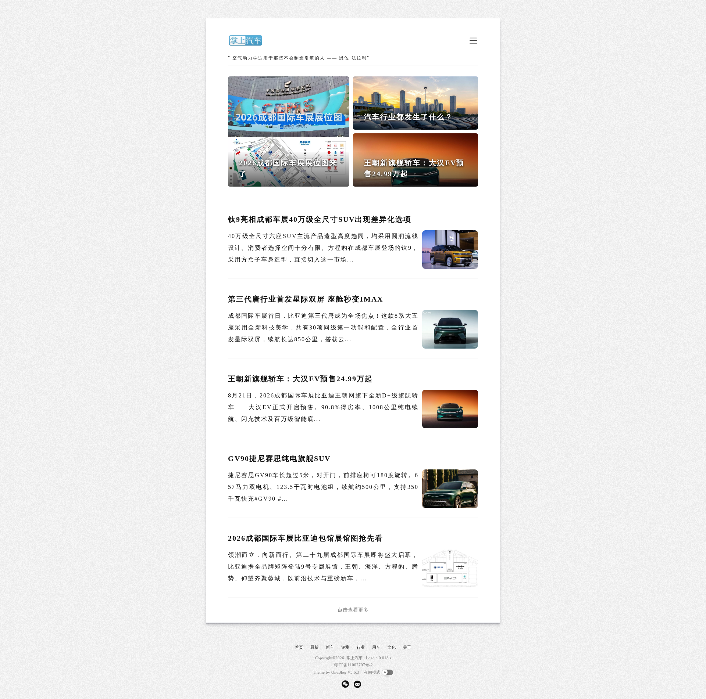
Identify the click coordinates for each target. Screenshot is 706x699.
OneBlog (338, 672)
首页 (299, 647)
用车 (376, 647)
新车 (330, 647)
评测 (345, 647)
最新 (314, 647)
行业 (361, 647)
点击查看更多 (353, 610)
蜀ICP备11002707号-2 (353, 665)
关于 (407, 647)
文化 (392, 647)
